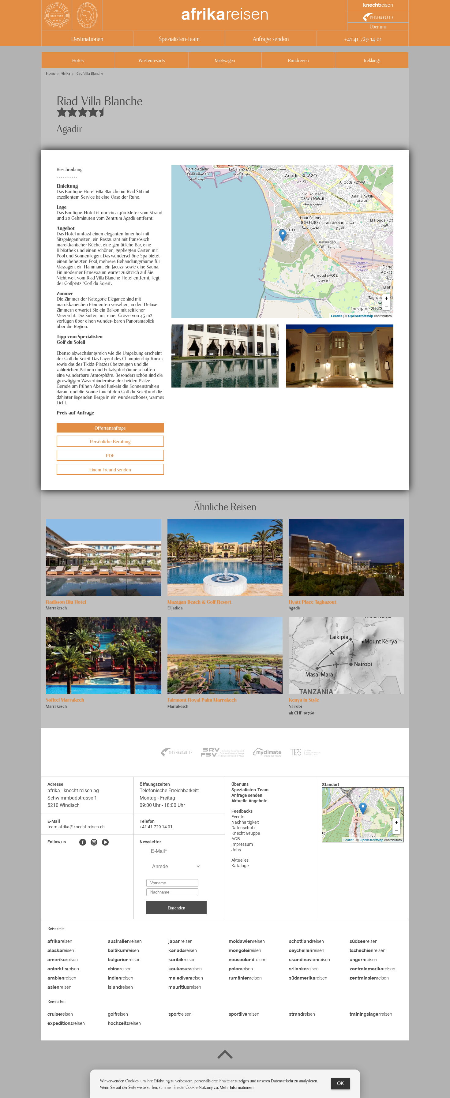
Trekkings (371, 60)
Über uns (378, 26)
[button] (225, 356)
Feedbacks (242, 811)
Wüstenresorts (152, 60)
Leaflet (336, 315)
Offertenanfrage (110, 427)
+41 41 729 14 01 (363, 38)
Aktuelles (240, 860)
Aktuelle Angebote (249, 800)
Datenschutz (243, 827)
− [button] (386, 306)
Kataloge (240, 865)
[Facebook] (82, 842)
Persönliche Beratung (110, 441)
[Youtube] (105, 842)
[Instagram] (94, 842)
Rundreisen (298, 60)
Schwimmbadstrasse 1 (72, 798)
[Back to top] (225, 1055)
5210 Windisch (63, 805)
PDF (110, 455)
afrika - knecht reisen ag (73, 790)
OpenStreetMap (360, 315)
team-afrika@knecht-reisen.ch (76, 826)
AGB (235, 838)
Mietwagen (225, 60)
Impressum (242, 844)
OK (340, 1083)
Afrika (65, 73)
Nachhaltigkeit (245, 822)
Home (50, 73)
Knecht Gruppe (245, 833)
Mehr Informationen (236, 1087)
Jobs (236, 849)
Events (237, 816)
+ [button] (386, 298)
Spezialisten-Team (179, 38)
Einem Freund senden (110, 469)
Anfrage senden (271, 38)
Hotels (78, 60)
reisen (224, 15)
